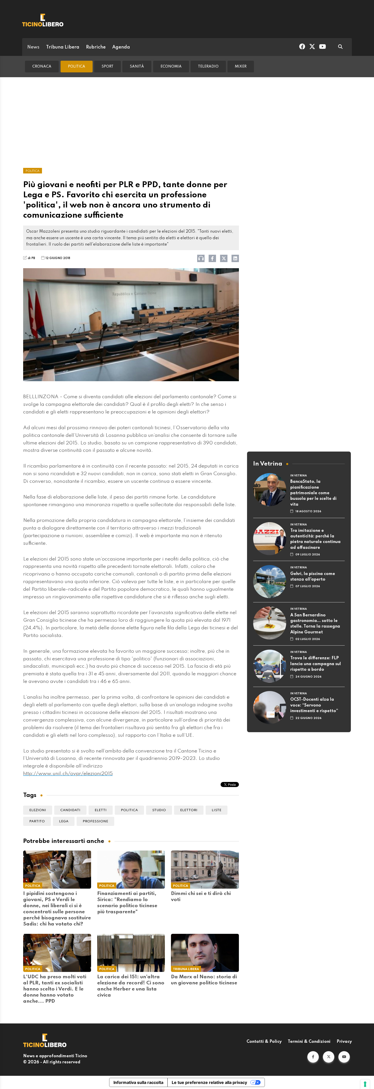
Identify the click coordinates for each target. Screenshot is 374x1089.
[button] (313, 1057)
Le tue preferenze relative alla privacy (209, 1082)
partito (37, 821)
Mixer (241, 66)
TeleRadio (208, 66)
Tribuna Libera (62, 47)
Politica (76, 66)
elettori (188, 810)
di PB (31, 258)
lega (63, 821)
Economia (171, 66)
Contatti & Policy (264, 1042)
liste (216, 810)
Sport (107, 66)
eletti (101, 810)
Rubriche (96, 47)
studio (159, 810)
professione (95, 821)
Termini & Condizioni (309, 1042)
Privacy (344, 1042)
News (33, 47)
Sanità (137, 66)
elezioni (37, 810)
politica (129, 810)
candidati (70, 810)
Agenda (121, 47)
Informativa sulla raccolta (138, 1082)
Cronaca (41, 66)
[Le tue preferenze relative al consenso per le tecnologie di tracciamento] (365, 1084)
